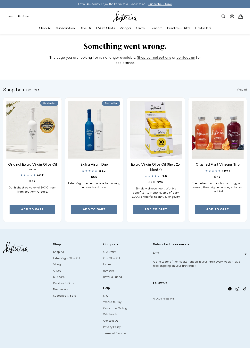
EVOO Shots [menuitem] (105, 28)
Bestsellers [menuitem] (203, 28)
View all (242, 89)
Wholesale (110, 314)
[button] (223, 16)
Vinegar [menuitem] (125, 28)
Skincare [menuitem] (155, 28)
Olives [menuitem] (140, 28)
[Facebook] (230, 289)
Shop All (45, 28)
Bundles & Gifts (63, 283)
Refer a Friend (112, 277)
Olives (57, 270)
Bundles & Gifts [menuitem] (178, 28)
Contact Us (110, 320)
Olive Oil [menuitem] (85, 28)
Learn (9, 16)
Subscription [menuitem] (65, 28)
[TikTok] (245, 289)
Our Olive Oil (111, 258)
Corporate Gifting (115, 308)
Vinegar (58, 264)
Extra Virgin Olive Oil (66, 258)
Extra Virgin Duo (94, 164)
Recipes (23, 16)
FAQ (106, 295)
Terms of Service (114, 333)
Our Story (109, 252)
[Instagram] (237, 289)
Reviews (108, 270)
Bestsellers (60, 289)
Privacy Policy (112, 327)
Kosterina (168, 298)
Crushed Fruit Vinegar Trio (218, 164)
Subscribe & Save (160, 4)
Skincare (59, 277)
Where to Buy (112, 302)
